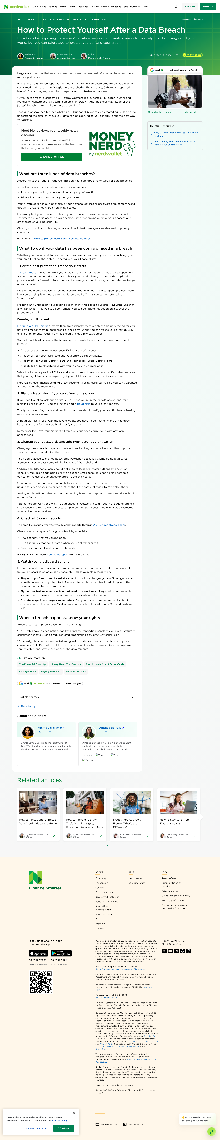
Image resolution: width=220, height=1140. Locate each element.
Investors (100, 928)
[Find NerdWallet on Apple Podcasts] (182, 951)
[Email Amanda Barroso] (101, 732)
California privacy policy (176, 895)
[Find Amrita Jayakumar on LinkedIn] (50, 732)
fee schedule (133, 1046)
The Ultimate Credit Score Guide (105, 664)
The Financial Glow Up (32, 664)
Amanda (110, 727)
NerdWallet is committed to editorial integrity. (174, 112)
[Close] (215, 1113)
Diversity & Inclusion (107, 897)
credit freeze (28, 272)
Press (98, 919)
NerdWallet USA (109, 1124)
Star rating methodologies (104, 908)
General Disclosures (116, 1046)
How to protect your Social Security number (62, 238)
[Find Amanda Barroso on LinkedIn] (106, 732)
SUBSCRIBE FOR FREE (52, 157)
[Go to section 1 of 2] (107, 845)
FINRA (147, 1036)
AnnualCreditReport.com (108, 524)
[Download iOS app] (38, 953)
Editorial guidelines (106, 901)
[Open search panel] (176, 6)
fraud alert (83, 403)
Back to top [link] (28, 706)
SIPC (153, 1036)
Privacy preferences (173, 900)
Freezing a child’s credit (32, 326)
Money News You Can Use (66, 664)
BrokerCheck (101, 1049)
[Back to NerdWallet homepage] (19, 19)
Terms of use (169, 878)
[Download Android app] (61, 953)
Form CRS (134, 1041)
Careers (99, 887)
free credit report (57, 554)
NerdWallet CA (136, 1124)
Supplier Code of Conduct (171, 885)
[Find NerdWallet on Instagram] (176, 951)
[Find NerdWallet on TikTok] (188, 951)
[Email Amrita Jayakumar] (45, 732)
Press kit (100, 923)
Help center (135, 878)
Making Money (27, 671)
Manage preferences (37, 1128)
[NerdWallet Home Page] (16, 6)
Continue (64, 1128)
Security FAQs (137, 883)
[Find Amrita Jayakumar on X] (40, 732)
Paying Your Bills (51, 671)
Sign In (190, 6)
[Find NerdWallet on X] (164, 951)
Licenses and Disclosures (133, 969)
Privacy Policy (106, 1044)
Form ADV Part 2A (149, 1041)
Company (100, 878)
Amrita (50, 727)
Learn (44, 19)
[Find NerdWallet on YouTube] (170, 951)
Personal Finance (76, 671)
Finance (30, 19)
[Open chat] (211, 1131)
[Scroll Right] (200, 817)
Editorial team (103, 914)
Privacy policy (170, 891)
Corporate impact (105, 892)
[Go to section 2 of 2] (112, 845)
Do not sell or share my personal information (175, 907)
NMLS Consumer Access (107, 969)
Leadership (101, 883)
